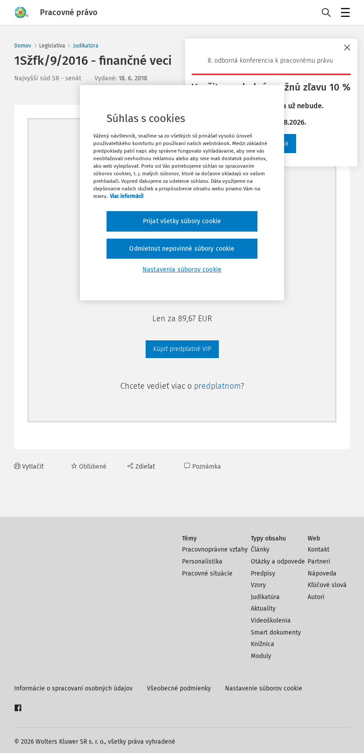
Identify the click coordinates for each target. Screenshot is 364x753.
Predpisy (263, 573)
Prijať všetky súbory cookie (182, 221)
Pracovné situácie (207, 573)
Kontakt (318, 549)
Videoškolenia (271, 620)
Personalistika (202, 561)
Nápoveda (322, 573)
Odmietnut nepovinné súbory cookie (181, 248)
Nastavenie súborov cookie (263, 688)
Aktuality (263, 608)
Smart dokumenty (276, 632)
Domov (22, 46)
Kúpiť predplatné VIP (182, 349)
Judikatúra (86, 46)
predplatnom (217, 386)
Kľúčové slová (327, 585)
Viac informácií (126, 196)
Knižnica (262, 644)
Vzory (258, 585)
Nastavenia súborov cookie (182, 269)
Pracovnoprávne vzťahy (215, 549)
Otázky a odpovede (278, 561)
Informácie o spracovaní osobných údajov (73, 688)
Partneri (319, 561)
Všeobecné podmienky (179, 688)
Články (260, 549)
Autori (316, 597)
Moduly (261, 656)
